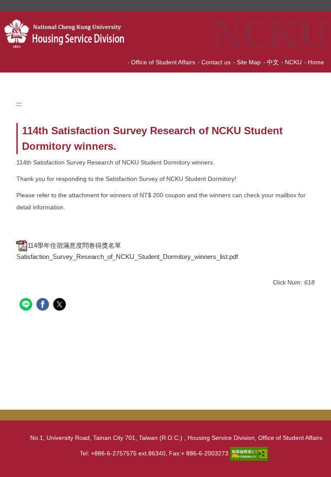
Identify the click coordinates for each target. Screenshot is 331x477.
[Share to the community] (26, 305)
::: (19, 103)
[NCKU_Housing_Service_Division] (75, 34)
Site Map (249, 62)
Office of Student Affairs (163, 62)
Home (316, 62)
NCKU (293, 62)
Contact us (216, 62)
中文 (273, 62)
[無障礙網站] (249, 453)
